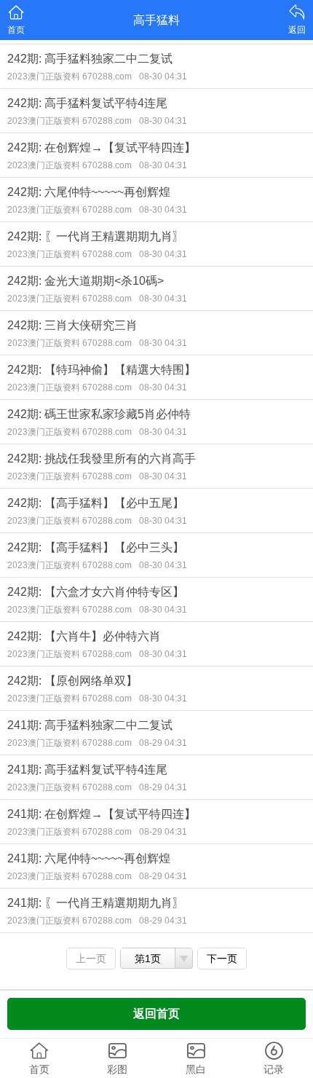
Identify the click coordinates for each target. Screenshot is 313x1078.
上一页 (91, 958)
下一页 (222, 958)
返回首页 (156, 1013)
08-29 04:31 (163, 743)
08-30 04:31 (163, 76)
